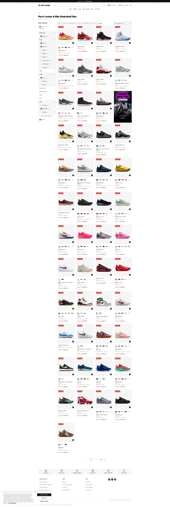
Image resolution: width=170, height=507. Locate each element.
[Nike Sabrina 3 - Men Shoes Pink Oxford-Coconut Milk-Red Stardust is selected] (116, 346)
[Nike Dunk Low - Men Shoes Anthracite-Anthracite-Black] (126, 411)
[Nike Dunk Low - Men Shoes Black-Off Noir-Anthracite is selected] (116, 411)
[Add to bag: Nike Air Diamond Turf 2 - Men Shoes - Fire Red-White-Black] (92, 407)
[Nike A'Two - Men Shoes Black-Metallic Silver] (119, 246)
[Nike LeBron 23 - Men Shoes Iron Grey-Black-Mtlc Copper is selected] (59, 179)
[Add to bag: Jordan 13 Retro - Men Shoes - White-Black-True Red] (111, 76)
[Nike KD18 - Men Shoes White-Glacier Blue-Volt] (100, 378)
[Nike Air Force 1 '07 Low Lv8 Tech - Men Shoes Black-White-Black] (62, 279)
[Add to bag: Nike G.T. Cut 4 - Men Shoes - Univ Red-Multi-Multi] (130, 275)
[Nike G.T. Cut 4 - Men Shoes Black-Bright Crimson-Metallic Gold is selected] (78, 213)
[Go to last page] (104, 459)
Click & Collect (88, 490)
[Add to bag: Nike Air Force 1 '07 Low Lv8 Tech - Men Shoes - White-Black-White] (73, 275)
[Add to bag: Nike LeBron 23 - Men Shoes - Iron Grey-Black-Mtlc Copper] (73, 175)
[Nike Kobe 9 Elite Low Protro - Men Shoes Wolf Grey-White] (126, 80)
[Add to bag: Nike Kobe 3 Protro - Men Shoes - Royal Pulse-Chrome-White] (130, 43)
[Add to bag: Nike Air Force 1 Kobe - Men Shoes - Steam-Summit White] (130, 209)
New (84, 9)
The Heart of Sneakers (67, 484)
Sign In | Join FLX (124, 5)
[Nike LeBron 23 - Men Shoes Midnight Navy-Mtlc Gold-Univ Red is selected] (97, 179)
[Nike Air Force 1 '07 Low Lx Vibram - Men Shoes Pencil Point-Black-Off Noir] (81, 179)
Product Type (42, 32)
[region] (85, 1)
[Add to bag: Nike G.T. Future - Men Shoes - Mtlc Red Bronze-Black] (111, 275)
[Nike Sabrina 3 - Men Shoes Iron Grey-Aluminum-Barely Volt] (66, 246)
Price (40, 98)
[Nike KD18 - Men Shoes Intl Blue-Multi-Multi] (66, 444)
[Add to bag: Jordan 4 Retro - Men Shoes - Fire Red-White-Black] (92, 43)
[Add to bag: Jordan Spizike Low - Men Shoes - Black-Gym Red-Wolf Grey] (130, 141)
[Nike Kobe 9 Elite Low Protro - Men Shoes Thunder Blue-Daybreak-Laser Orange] (119, 80)
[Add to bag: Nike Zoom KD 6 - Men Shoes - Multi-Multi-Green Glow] (73, 407)
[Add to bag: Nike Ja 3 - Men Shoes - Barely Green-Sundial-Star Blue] (92, 374)
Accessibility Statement (44, 490)
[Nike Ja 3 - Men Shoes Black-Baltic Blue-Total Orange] (81, 378)
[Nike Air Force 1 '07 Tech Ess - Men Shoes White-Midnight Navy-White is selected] (78, 346)
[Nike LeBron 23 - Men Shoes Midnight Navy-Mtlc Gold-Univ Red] (66, 47)
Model (40, 70)
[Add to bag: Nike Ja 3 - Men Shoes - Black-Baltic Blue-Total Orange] (111, 341)
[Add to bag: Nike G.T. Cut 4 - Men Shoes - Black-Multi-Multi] (111, 209)
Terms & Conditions (43, 482)
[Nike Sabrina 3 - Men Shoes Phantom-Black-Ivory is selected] (116, 313)
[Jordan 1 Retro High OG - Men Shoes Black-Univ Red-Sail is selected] (78, 113)
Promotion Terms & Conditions (45, 484)
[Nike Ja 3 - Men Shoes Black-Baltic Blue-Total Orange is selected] (97, 346)
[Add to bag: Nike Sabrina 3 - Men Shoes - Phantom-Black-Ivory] (130, 309)
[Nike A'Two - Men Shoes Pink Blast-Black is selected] (116, 246)
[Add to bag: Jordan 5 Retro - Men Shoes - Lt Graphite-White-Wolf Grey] (92, 76)
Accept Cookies (44, 494)
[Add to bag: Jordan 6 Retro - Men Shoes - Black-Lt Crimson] (111, 43)
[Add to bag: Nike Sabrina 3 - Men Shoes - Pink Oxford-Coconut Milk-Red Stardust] (130, 341)
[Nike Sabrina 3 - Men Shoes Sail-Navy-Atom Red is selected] (59, 246)
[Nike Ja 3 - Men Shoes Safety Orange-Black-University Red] (104, 346)
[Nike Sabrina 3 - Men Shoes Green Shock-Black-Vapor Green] (62, 246)
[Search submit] (104, 5)
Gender (41, 74)
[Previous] (17, 1)
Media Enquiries (65, 490)
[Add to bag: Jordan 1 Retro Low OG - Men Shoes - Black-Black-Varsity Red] (73, 209)
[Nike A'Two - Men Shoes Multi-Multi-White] (122, 246)
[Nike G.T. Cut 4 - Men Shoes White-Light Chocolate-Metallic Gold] (107, 213)
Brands (87, 9)
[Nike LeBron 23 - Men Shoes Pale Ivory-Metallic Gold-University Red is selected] (59, 80)
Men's (70, 9)
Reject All (44, 497)
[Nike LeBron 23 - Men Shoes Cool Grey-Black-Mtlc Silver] (62, 47)
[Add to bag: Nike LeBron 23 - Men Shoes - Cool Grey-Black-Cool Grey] (111, 242)
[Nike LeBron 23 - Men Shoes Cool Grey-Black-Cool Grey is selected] (97, 246)
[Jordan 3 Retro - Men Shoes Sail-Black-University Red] (81, 279)
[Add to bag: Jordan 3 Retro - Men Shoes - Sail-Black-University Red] (92, 309)
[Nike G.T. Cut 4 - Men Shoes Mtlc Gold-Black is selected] (116, 179)
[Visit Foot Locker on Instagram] (109, 479)
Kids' (80, 9)
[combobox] (79, 5)
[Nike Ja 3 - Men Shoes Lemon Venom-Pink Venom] (107, 346)
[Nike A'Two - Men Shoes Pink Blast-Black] (62, 313)
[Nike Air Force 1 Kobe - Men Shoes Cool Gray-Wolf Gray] (119, 213)
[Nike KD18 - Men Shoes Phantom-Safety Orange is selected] (59, 444)
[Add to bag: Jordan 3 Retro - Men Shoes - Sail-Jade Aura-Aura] (92, 275)
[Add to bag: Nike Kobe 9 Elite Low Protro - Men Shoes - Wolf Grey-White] (92, 141)
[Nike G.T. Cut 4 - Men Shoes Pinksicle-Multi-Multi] (126, 179)
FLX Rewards (97, 9)
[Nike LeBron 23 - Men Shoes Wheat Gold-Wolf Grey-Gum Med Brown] (107, 179)
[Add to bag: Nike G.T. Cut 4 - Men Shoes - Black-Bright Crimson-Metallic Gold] (92, 209)
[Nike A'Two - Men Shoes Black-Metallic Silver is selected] (59, 313)
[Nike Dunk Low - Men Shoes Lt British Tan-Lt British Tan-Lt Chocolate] (119, 411)
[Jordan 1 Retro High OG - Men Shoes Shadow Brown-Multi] (100, 313)
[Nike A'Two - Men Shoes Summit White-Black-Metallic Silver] (129, 246)
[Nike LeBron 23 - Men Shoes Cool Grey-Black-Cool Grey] (69, 47)
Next (101, 459)
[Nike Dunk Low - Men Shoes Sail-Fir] (122, 411)
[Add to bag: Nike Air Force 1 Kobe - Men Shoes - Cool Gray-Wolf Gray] (111, 407)
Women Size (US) (43, 91)
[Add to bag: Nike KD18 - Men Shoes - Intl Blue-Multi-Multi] (111, 374)
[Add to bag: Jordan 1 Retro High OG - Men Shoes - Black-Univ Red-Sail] (92, 108)
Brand (40, 39)
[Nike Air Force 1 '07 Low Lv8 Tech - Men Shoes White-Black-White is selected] (59, 279)
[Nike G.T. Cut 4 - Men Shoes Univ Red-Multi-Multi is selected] (116, 279)
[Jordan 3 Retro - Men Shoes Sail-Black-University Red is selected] (78, 313)
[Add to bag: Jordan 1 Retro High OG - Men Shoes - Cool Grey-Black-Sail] (111, 309)
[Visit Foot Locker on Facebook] (115, 479)
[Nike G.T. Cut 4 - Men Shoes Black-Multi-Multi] (119, 179)
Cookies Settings (44, 501)
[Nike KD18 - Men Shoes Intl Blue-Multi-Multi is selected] (97, 378)
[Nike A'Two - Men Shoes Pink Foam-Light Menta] (126, 246)
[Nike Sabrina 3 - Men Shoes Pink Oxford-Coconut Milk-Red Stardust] (126, 313)
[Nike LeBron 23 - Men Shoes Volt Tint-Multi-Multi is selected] (97, 113)
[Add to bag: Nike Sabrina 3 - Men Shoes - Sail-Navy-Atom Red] (73, 242)
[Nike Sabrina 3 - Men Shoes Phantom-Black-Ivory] (69, 246)
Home (39, 13)
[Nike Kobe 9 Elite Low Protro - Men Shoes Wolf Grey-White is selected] (78, 145)
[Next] (152, 1)
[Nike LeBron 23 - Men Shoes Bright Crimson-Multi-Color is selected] (116, 378)
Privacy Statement (43, 487)
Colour (40, 95)
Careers (64, 487)
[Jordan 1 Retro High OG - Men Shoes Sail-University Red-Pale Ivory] (81, 113)
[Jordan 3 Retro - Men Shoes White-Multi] (85, 279)
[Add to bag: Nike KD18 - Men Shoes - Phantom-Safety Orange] (73, 440)
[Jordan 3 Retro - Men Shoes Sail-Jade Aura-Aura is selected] (78, 279)
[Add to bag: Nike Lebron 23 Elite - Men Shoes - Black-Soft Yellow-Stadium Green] (73, 141)
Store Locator (88, 484)
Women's (75, 9)
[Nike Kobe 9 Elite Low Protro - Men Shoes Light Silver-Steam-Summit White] (66, 113)
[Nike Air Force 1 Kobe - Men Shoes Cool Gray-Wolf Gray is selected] (97, 411)
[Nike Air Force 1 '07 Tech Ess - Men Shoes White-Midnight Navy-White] (62, 378)
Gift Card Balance (89, 487)
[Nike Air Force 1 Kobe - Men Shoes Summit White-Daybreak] (126, 213)
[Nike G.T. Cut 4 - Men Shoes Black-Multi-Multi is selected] (97, 213)
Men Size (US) (42, 88)
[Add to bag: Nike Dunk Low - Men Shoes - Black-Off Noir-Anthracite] (130, 407)
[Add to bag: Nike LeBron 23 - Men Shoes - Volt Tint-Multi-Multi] (111, 108)
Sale (92, 9)
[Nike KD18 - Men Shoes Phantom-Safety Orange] (104, 378)
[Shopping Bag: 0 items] (131, 5)
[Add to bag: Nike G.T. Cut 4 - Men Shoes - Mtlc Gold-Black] (130, 175)
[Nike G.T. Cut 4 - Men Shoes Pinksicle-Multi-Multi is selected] (78, 246)
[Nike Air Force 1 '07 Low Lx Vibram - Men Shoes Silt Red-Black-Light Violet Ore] (104, 145)
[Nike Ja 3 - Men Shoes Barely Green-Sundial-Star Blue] (100, 346)
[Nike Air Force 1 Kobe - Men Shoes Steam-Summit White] (104, 411)
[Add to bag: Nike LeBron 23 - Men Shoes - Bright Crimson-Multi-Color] (130, 374)
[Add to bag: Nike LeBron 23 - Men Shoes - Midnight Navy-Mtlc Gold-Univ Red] (111, 175)
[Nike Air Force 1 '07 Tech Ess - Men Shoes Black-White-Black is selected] (59, 378)
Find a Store (41, 28)
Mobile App (88, 482)
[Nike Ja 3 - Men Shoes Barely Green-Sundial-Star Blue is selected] (78, 378)
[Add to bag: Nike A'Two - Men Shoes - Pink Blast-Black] (130, 242)
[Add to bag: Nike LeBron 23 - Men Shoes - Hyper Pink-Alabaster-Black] (73, 43)
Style (40, 101)
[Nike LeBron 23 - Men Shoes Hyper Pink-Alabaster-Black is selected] (59, 47)
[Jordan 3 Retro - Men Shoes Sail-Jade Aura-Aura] (81, 313)
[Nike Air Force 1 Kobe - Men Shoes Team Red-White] (122, 213)
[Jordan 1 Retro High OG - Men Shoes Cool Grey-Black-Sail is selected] (97, 313)
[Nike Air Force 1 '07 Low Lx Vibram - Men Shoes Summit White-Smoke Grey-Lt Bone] (100, 145)
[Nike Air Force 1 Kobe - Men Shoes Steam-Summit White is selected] (116, 213)
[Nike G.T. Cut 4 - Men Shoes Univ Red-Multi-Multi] (122, 179)
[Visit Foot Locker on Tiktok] (112, 479)
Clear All (100, 23)
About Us (64, 482)
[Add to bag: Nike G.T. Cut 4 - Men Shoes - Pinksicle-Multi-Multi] (92, 242)
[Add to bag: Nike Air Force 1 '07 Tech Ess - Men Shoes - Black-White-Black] (73, 374)
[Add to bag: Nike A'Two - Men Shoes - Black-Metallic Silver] (73, 309)
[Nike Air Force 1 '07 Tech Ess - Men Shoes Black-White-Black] (81, 346)
